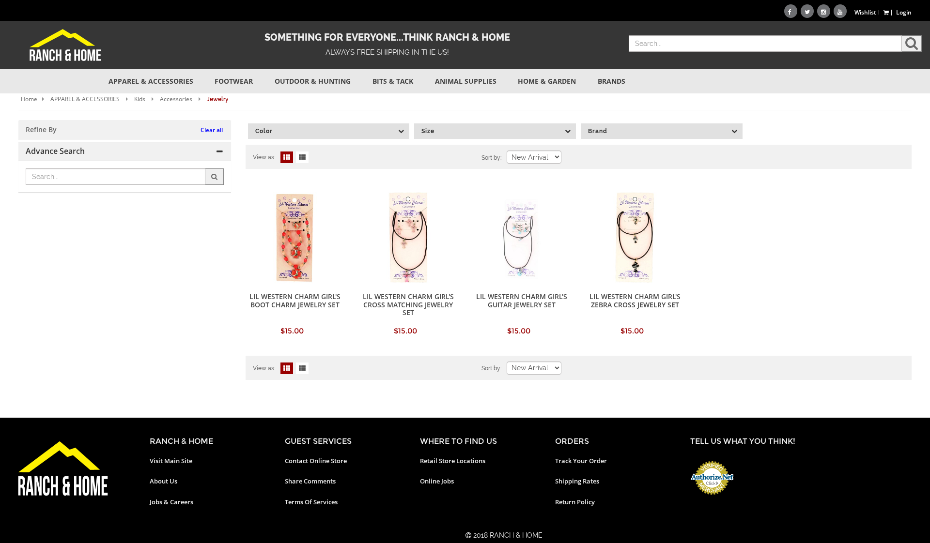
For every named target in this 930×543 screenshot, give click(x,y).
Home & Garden (547, 81)
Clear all (212, 130)
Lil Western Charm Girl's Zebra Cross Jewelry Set (635, 300)
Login (904, 12)
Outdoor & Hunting (313, 81)
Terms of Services (311, 502)
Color (264, 131)
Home (29, 99)
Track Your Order (581, 460)
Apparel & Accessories (150, 81)
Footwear (234, 81)
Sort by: (491, 157)
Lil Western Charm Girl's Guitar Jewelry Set (521, 300)
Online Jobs (437, 481)
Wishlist (865, 12)
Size (427, 131)
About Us (163, 481)
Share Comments (310, 481)
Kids (139, 99)
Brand (597, 131)
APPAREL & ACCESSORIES (85, 99)
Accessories (176, 99)
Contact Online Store (316, 460)
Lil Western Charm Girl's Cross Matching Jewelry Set (408, 304)
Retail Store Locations (452, 460)
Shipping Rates (577, 481)
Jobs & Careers (171, 502)
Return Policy (575, 502)
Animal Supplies (465, 81)
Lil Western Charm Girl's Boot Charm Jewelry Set (295, 300)
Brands (611, 81)
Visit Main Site (171, 460)
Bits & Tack (392, 81)
